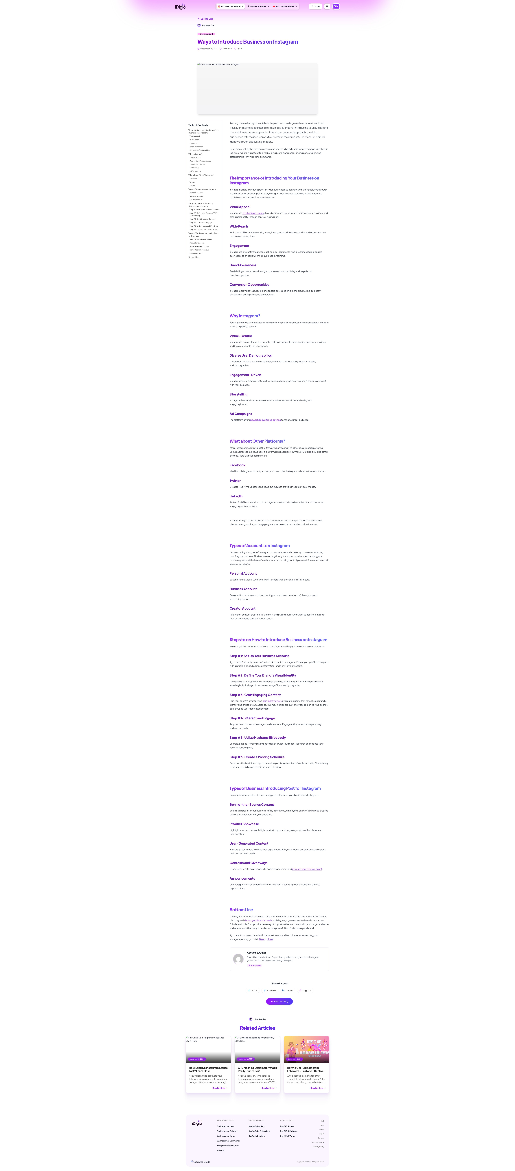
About (321, 1129)
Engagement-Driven (197, 164)
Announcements (196, 253)
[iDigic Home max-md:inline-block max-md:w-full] (197, 1136)
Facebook (194, 178)
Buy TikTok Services (258, 6)
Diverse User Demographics (200, 161)
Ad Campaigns (195, 171)
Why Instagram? (195, 154)
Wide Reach (194, 140)
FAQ (322, 1121)
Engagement (195, 143)
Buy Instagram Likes (225, 1126)
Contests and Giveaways (199, 250)
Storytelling (194, 168)
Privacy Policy (318, 1147)
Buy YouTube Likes (256, 1126)
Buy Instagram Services (231, 6)
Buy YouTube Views (257, 1136)
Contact (321, 1138)
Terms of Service (318, 1142)
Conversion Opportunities (199, 150)
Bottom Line (193, 257)
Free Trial (220, 1150)
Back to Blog (207, 18)
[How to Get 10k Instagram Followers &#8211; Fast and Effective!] (306, 1064)
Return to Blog (281, 1001)
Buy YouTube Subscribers (259, 1131)
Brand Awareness (196, 147)
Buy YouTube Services (285, 6)
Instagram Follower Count (228, 1145)
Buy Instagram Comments (228, 1140)
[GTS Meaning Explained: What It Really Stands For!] (257, 1064)
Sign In (321, 1134)
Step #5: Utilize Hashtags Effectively (204, 226)
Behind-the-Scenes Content (201, 239)
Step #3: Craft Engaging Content (202, 219)
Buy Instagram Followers (227, 1131)
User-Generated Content (199, 246)
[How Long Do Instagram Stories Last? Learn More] (208, 1064)
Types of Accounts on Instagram (202, 189)
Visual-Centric (195, 157)
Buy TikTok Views (287, 1136)
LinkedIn (193, 185)
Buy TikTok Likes (287, 1126)
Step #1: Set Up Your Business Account (204, 209)
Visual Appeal (195, 136)
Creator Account (196, 200)
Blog (322, 1125)
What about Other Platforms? (201, 175)
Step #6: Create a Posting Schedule (203, 229)
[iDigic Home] (180, 6)
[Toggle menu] (327, 6)
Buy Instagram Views (226, 1136)
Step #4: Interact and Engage (201, 222)
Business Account (196, 196)
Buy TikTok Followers (289, 1131)
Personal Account (196, 193)
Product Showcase (197, 243)
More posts (256, 965)
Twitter (192, 182)
